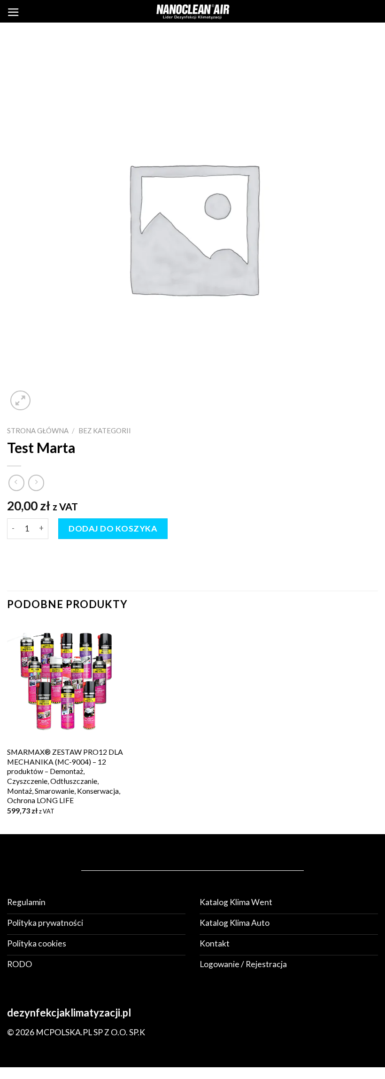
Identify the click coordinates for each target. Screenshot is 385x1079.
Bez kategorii (104, 430)
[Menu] (13, 12)
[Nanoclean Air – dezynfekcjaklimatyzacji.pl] (192, 11)
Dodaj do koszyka (113, 528)
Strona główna (38, 430)
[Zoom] (20, 401)
